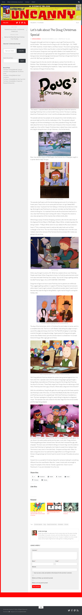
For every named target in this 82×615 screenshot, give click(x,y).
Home (3, 2)
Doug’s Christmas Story (52, 524)
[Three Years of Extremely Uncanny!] (70, 507)
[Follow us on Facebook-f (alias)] (19, 23)
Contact (27, 2)
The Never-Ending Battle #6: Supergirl (12, 69)
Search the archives (8, 58)
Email (57, 561)
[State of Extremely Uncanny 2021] (54, 507)
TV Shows (40, 22)
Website (34, 566)
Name (34, 561)
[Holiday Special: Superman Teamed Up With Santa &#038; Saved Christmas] (37, 507)
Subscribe (21, 51)
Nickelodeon (60, 524)
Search (22, 61)
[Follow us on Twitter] (17, 23)
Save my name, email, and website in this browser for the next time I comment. (53, 573)
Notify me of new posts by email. (40, 582)
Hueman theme (22, 611)
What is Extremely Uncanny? (15, 2)
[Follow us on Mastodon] (22, 23)
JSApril (33, 2)
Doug (45, 524)
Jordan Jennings (36, 39)
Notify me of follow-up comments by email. (42, 578)
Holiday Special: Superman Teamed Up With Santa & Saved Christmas (37, 513)
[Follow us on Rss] (25, 23)
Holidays (33, 22)
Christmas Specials (38, 524)
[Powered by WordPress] (9, 611)
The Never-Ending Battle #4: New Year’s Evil (14, 79)
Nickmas (66, 524)
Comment (34, 550)
